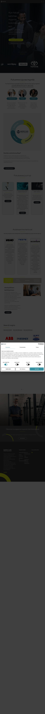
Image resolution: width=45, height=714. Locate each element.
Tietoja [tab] (37, 347)
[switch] (17, 364)
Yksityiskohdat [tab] (22, 347)
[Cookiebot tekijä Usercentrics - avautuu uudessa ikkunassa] (39, 344)
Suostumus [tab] (8, 347)
